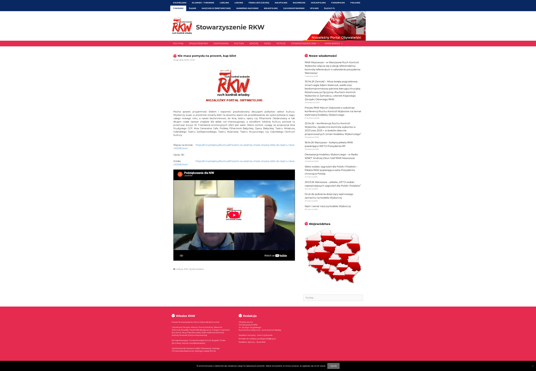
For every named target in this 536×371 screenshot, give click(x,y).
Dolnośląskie (179, 3)
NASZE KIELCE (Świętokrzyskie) (216, 8)
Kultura (239, 43)
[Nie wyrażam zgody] (532, 366)
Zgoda (333, 366)
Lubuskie (238, 3)
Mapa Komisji (332, 43)
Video (267, 43)
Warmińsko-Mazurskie (247, 8)
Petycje (281, 43)
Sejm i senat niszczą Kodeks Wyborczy (328, 206)
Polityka (178, 43)
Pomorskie (178, 8)
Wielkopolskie (271, 8)
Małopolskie (281, 3)
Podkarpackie (338, 3)
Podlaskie (355, 3)
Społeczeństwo (198, 43)
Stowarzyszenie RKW (230, 27)
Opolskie (314, 8)
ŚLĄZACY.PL (329, 8)
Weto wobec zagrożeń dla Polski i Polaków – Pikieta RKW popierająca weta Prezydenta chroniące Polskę (331, 170)
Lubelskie (224, 3)
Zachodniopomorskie (293, 8)
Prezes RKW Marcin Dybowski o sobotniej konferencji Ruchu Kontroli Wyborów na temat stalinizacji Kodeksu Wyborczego (333, 111)
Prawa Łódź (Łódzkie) (259, 3)
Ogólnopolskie (318, 3)
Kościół (254, 43)
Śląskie (192, 8)
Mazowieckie (299, 3)
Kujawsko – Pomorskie (203, 3)
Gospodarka (221, 43)
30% (186, 269)
